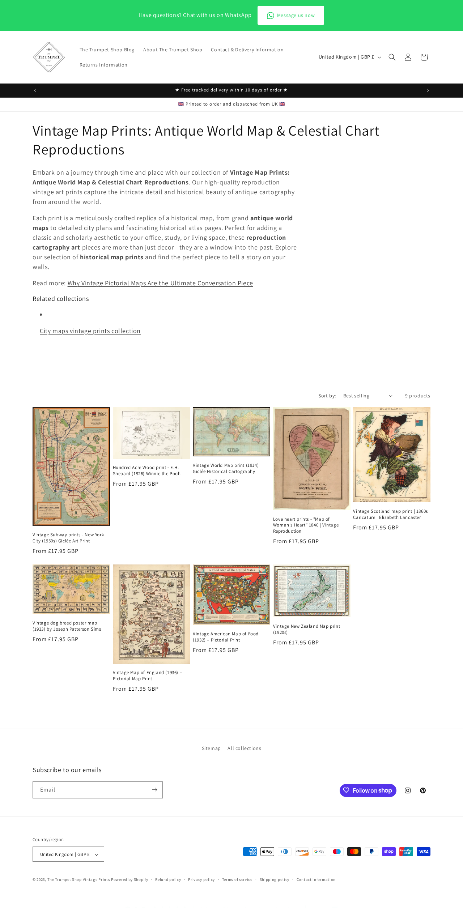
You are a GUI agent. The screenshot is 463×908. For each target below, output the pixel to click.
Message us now (296, 15)
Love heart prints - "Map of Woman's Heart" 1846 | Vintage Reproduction (306, 525)
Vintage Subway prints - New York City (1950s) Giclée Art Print (68, 538)
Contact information (316, 879)
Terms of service (237, 879)
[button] (392, 57)
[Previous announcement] (35, 90)
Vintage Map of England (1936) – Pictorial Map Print (147, 676)
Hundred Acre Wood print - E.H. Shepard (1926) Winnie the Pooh (147, 471)
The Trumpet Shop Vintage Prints (78, 879)
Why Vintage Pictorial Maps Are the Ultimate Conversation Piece (160, 283)
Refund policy (168, 879)
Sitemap (211, 748)
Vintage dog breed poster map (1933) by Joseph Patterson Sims (67, 626)
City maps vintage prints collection (90, 331)
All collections (244, 748)
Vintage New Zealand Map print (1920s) (306, 629)
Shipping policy (275, 879)
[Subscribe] (154, 789)
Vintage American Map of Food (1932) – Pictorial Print (226, 637)
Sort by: (327, 395)
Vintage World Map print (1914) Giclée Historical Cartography (226, 468)
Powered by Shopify (129, 879)
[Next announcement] (428, 90)
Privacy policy (201, 879)
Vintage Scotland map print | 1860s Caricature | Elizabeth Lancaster (390, 514)
